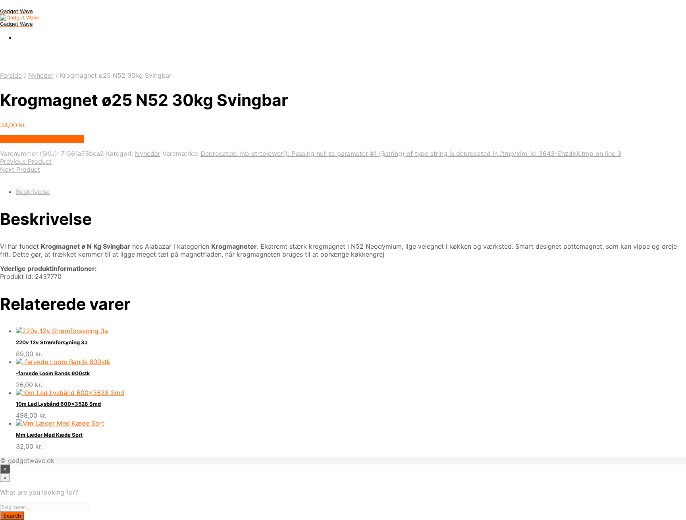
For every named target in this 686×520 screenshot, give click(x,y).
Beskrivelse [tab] (33, 192)
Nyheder (41, 75)
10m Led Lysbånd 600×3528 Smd (58, 404)
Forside (11, 75)
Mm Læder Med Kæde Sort (49, 435)
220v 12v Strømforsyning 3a (52, 342)
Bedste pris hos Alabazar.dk (42, 139)
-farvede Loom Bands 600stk (53, 373)
